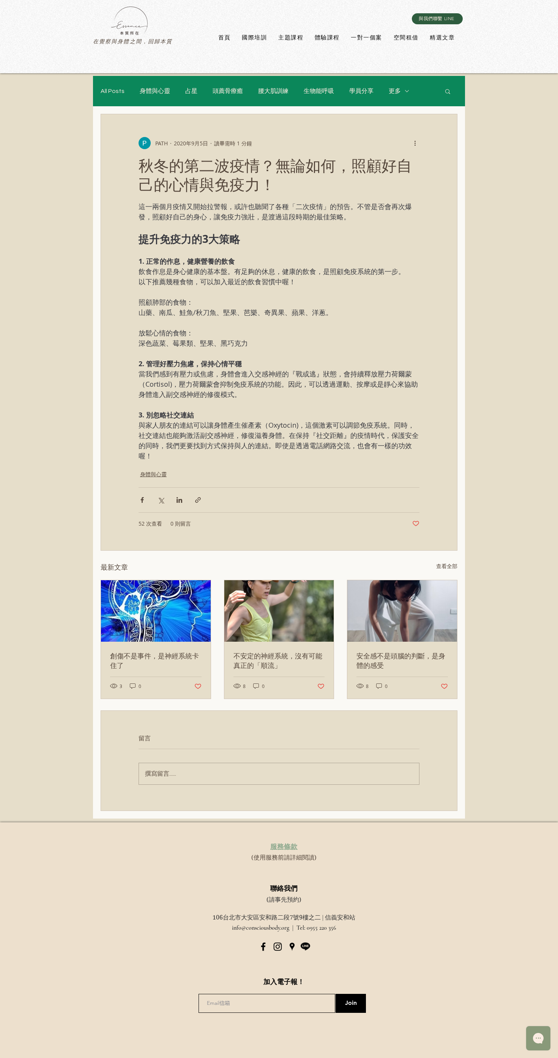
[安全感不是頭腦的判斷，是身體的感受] (402, 611)
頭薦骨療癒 (228, 91)
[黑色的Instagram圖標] (277, 946)
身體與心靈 (155, 91)
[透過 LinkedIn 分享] (179, 500)
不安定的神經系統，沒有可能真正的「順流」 (277, 660)
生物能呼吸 (319, 91)
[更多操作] (414, 143)
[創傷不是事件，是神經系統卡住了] (156, 611)
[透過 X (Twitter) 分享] (160, 500)
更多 (395, 91)
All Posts (113, 91)
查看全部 (446, 566)
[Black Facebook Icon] (263, 946)
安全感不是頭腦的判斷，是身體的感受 (400, 660)
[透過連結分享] (198, 500)
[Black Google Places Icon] (292, 946)
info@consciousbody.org (260, 928)
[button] (447, 91)
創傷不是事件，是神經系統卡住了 (154, 660)
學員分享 (361, 91)
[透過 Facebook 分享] (142, 500)
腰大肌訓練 (273, 91)
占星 (191, 91)
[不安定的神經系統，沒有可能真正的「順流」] (279, 611)
